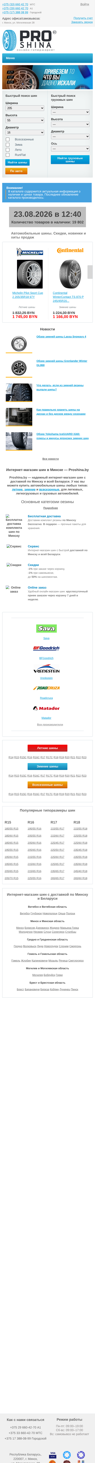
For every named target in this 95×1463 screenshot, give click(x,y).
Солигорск (58, 931)
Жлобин (26, 960)
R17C (49, 757)
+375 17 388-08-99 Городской (25, 1438)
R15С (23, 794)
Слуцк (47, 931)
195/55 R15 (11, 849)
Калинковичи (40, 960)
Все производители (50, 724)
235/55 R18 (80, 856)
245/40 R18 (80, 871)
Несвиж (38, 931)
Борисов (30, 927)
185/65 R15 (11, 842)
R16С (36, 794)
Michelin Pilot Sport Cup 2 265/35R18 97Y (27, 294)
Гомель (15, 960)
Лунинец (65, 989)
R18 (55, 757)
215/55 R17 (57, 828)
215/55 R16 (34, 856)
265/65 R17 (57, 878)
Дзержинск (42, 927)
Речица (63, 960)
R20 (67, 757)
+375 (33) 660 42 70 (15, 4)
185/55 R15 (11, 828)
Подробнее (50, 508)
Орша (61, 913)
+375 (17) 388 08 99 (15, 12)
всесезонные (49, 489)
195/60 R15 (11, 856)
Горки (59, 975)
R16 (29, 757)
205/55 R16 (34, 835)
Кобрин (54, 989)
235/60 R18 (80, 864)
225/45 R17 (57, 842)
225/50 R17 (57, 849)
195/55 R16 (34, 828)
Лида (40, 946)
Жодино (54, 927)
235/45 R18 (80, 849)
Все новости (50, 458)
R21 (72, 757)
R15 (16, 757)
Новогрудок (51, 946)
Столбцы (70, 931)
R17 (42, 757)
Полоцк (70, 913)
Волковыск (29, 946)
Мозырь (53, 960)
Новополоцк (50, 913)
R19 (61, 757)
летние (17, 489)
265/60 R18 (80, 878)
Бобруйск (49, 975)
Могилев (37, 975)
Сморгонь (75, 946)
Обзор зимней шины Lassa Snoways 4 (61, 336)
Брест (20, 989)
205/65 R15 (11, 871)
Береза (44, 989)
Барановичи (32, 989)
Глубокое (36, 913)
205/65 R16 (34, 849)
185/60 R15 (11, 835)
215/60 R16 (34, 864)
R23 (84, 757)
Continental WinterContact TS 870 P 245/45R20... (68, 296)
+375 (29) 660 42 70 (15, 8)
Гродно (18, 946)
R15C (23, 757)
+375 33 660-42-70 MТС (25, 1433)
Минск (20, 927)
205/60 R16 (34, 842)
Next (90, 272)
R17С (49, 794)
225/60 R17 (57, 856)
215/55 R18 (80, 828)
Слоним (63, 946)
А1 (25, 1427)
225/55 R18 (80, 835)
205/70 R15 (11, 878)
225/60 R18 (80, 842)
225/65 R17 (57, 864)
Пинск (74, 989)
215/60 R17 (57, 835)
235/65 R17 (57, 871)
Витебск (25, 913)
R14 (11, 757)
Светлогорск (76, 960)
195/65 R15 (11, 864)
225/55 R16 (34, 878)
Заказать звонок (82, 22)
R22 (78, 757)
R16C (36, 757)
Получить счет (83, 18)
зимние (30, 489)
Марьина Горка (69, 927)
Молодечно (26, 931)
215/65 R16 (34, 871)
